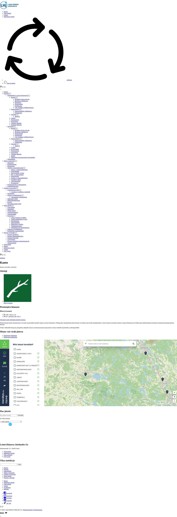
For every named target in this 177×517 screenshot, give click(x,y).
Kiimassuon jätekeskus (10, 335)
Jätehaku (69, 80)
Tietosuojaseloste (28, 510)
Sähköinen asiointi (9, 453)
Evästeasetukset (37, 510)
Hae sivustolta (11, 83)
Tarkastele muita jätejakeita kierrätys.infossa (12, 320)
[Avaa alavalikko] (9, 94)
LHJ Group (7, 456)
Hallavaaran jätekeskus (10, 337)
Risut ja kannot (8, 303)
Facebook (9, 493)
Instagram (9, 496)
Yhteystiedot (7, 451)
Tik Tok (8, 503)
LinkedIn (9, 500)
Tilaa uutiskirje (8, 455)
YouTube (9, 498)
